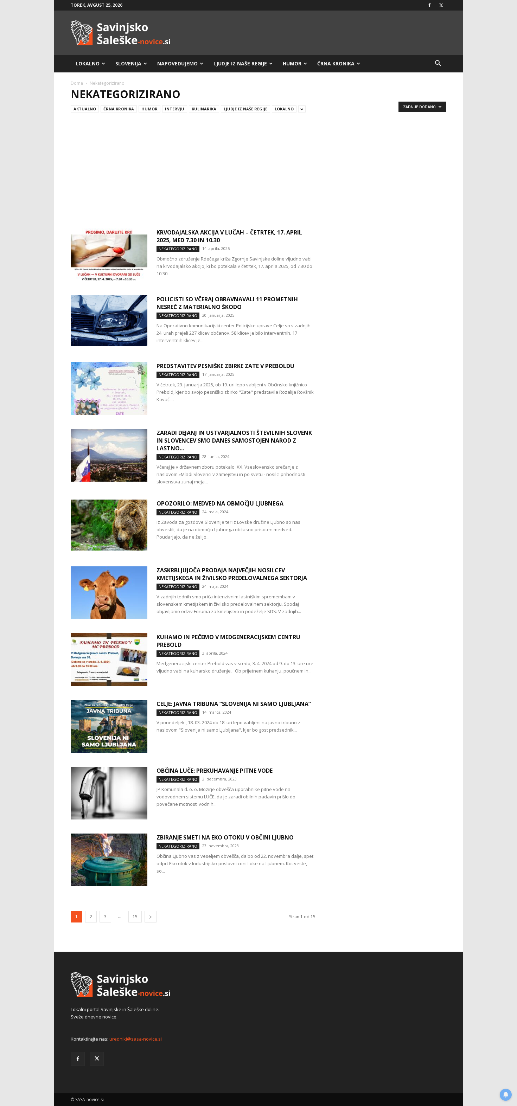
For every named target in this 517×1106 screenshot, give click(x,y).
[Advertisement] (258, 167)
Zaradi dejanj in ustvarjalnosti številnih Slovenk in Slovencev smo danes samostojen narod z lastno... (234, 440)
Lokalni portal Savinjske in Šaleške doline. (115, 1009)
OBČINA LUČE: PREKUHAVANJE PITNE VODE (215, 770)
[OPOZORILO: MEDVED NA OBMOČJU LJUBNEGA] (109, 525)
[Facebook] (429, 5)
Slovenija (128, 63)
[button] (437, 64)
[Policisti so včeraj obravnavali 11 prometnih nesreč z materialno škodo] (109, 320)
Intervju (174, 108)
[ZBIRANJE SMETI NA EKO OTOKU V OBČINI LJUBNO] (109, 860)
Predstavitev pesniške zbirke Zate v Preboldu (225, 366)
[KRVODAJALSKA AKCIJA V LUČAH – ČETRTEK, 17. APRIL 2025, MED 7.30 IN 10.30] (109, 255)
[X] (441, 5)
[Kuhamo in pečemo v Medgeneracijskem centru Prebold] (109, 659)
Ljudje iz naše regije (240, 63)
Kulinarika (204, 108)
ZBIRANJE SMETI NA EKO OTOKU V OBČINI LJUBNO (225, 837)
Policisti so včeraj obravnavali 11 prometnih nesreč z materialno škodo (227, 303)
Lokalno (88, 63)
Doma (77, 83)
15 (135, 917)
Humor (292, 63)
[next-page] (151, 916)
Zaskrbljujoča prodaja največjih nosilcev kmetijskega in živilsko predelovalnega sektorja (232, 574)
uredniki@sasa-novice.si (135, 1039)
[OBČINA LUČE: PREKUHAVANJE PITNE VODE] (109, 793)
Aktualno (85, 108)
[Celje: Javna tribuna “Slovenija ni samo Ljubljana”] (109, 726)
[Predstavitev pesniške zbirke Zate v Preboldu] (109, 388)
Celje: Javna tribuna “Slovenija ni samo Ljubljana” (234, 704)
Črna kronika (336, 63)
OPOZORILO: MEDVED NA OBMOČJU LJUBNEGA (220, 503)
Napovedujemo (177, 63)
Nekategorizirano (178, 248)
